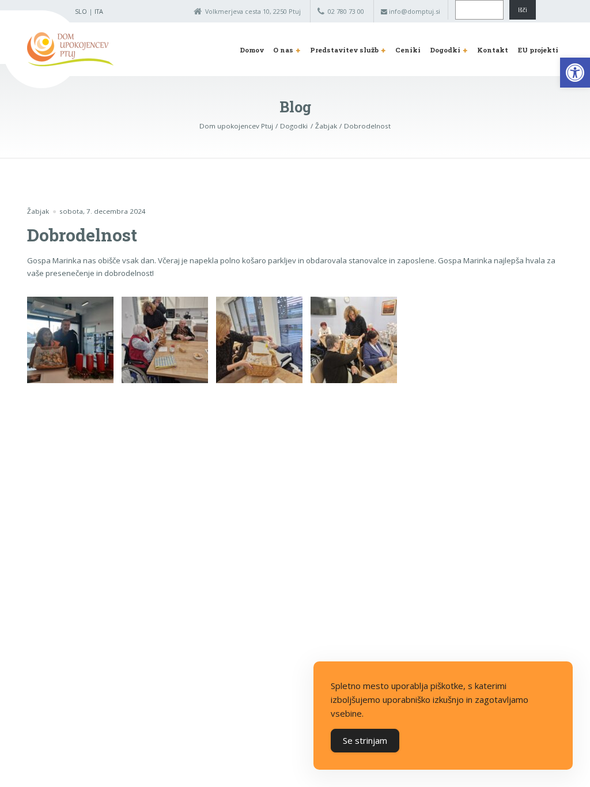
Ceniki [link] (408, 50)
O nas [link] (283, 50)
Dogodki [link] (445, 50)
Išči (522, 10)
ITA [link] (98, 11)
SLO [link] (81, 11)
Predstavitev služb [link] (344, 50)
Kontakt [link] (492, 50)
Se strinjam (365, 740)
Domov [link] (252, 50)
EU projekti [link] (538, 50)
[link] (575, 73)
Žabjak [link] (38, 211)
